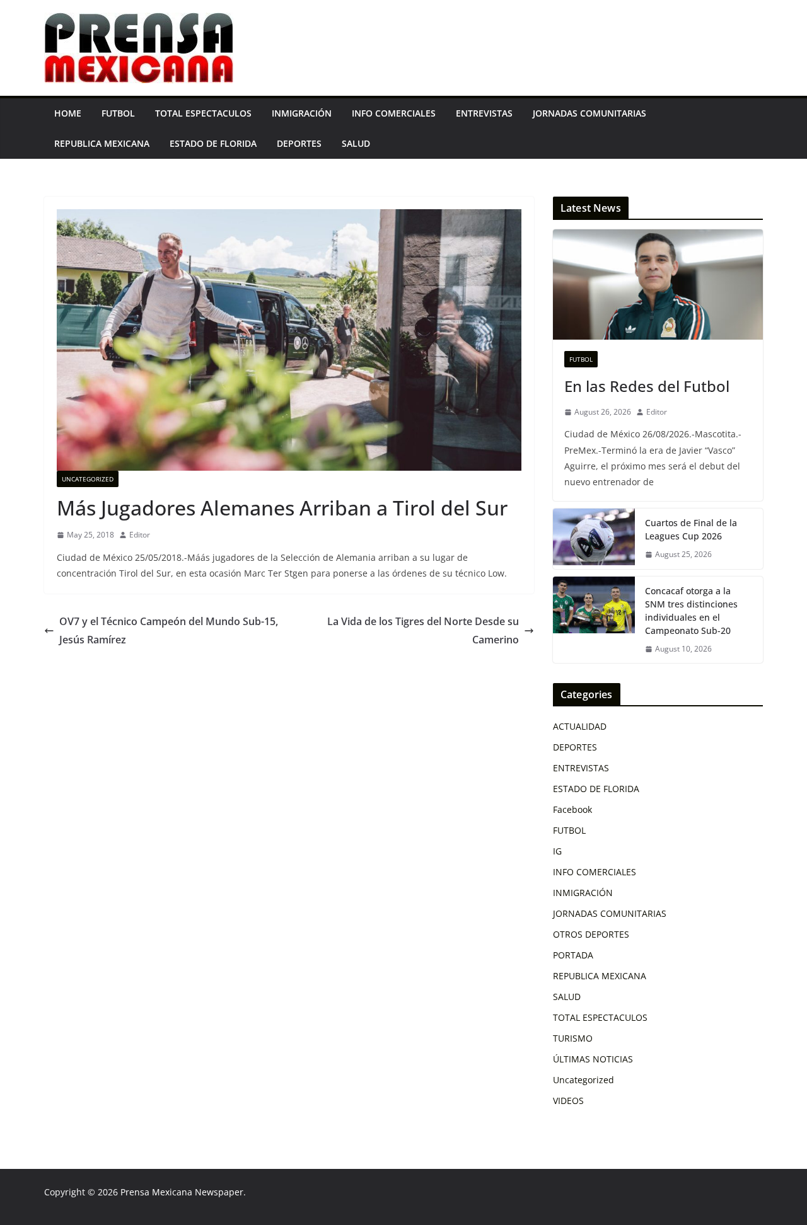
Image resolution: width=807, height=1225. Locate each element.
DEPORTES (299, 143)
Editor (139, 534)
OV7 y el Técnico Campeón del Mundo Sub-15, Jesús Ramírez (168, 630)
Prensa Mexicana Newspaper (181, 1192)
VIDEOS (568, 1101)
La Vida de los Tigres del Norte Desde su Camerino (423, 630)
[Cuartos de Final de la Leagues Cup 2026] (594, 539)
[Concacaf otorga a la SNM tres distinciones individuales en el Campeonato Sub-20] (594, 620)
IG (557, 851)
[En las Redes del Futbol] (658, 284)
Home (67, 113)
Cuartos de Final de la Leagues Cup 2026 (691, 529)
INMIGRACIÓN (302, 113)
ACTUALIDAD (580, 726)
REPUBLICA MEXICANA (101, 143)
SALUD (356, 143)
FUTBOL (118, 113)
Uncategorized (87, 478)
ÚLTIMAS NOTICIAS (593, 1059)
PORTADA (573, 955)
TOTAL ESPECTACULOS (203, 113)
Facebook (572, 809)
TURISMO (573, 1038)
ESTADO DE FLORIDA (213, 143)
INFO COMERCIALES (394, 113)
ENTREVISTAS (484, 113)
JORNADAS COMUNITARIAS (589, 113)
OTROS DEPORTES (591, 934)
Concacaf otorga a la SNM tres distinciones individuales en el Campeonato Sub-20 (691, 610)
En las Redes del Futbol (646, 386)
